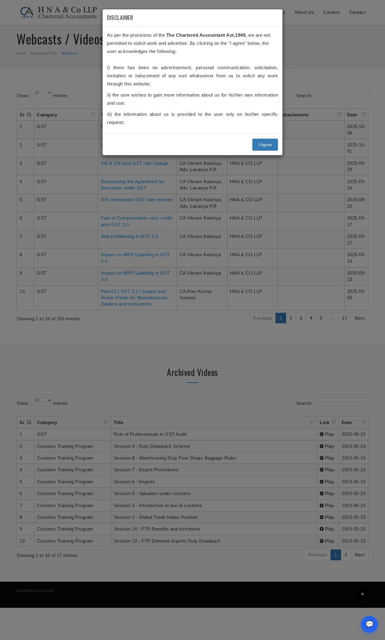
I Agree (265, 144)
